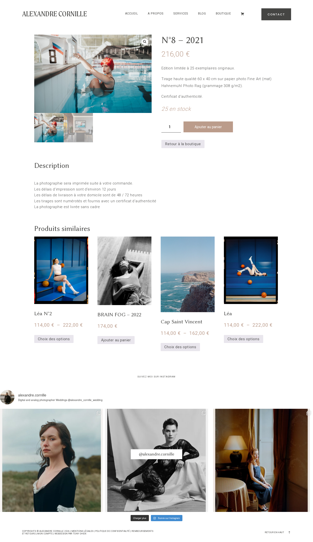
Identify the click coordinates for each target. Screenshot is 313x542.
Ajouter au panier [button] (116, 340)
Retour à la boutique (183, 144)
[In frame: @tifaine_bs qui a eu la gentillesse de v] (156, 460)
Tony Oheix (80, 533)
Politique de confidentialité (112, 531)
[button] (144, 41)
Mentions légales (82, 531)
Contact (276, 14)
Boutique (223, 13)
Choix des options (54, 339)
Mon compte (45, 533)
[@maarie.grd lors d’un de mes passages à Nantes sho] (261, 460)
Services (180, 13)
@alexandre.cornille (156, 454)
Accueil (131, 13)
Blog (202, 13)
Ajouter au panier (208, 127)
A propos (156, 13)
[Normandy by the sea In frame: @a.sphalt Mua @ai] (51, 460)
